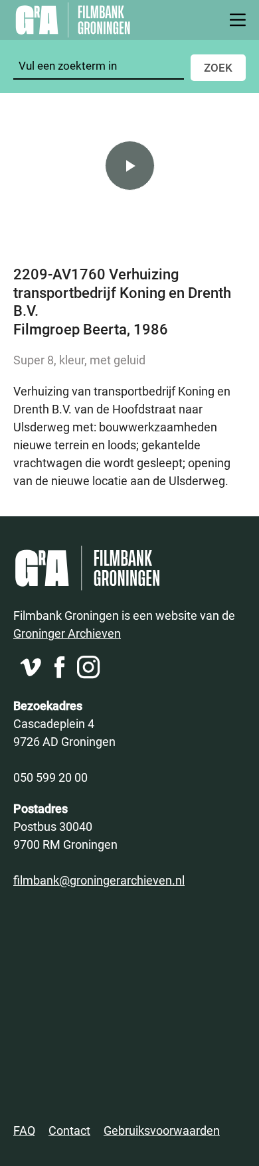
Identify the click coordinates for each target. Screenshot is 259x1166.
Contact (69, 1130)
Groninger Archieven (67, 633)
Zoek (218, 67)
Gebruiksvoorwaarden (162, 1130)
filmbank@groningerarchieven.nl (99, 880)
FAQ (24, 1130)
